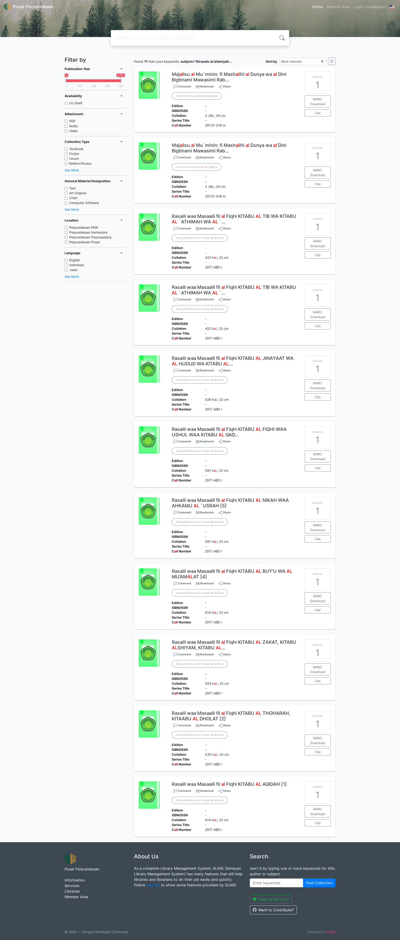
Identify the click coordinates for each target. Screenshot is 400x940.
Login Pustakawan (370, 6)
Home (317, 6)
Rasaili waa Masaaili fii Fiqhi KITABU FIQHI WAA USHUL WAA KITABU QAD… (229, 432)
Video (73, 131)
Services (72, 885)
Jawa (73, 270)
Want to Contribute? (276, 910)
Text (72, 188)
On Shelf (75, 103)
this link (153, 885)
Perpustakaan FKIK (83, 227)
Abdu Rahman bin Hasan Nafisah (200, 238)
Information (75, 880)
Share (226, 86)
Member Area (338, 6)
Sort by (271, 61)
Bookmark (207, 86)
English (74, 260)
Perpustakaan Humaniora (88, 232)
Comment (184, 86)
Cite (318, 113)
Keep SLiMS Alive (274, 899)
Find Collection (319, 883)
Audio (73, 126)
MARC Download (317, 101)
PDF (72, 121)
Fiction (74, 154)
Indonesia (76, 265)
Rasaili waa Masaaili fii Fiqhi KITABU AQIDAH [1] (229, 784)
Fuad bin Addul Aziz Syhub (197, 96)
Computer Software (84, 203)
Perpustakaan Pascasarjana (90, 237)
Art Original (77, 193)
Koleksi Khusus (80, 163)
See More (72, 170)
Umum (74, 158)
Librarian (72, 891)
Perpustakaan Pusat (84, 242)
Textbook (76, 149)
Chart (73, 198)
